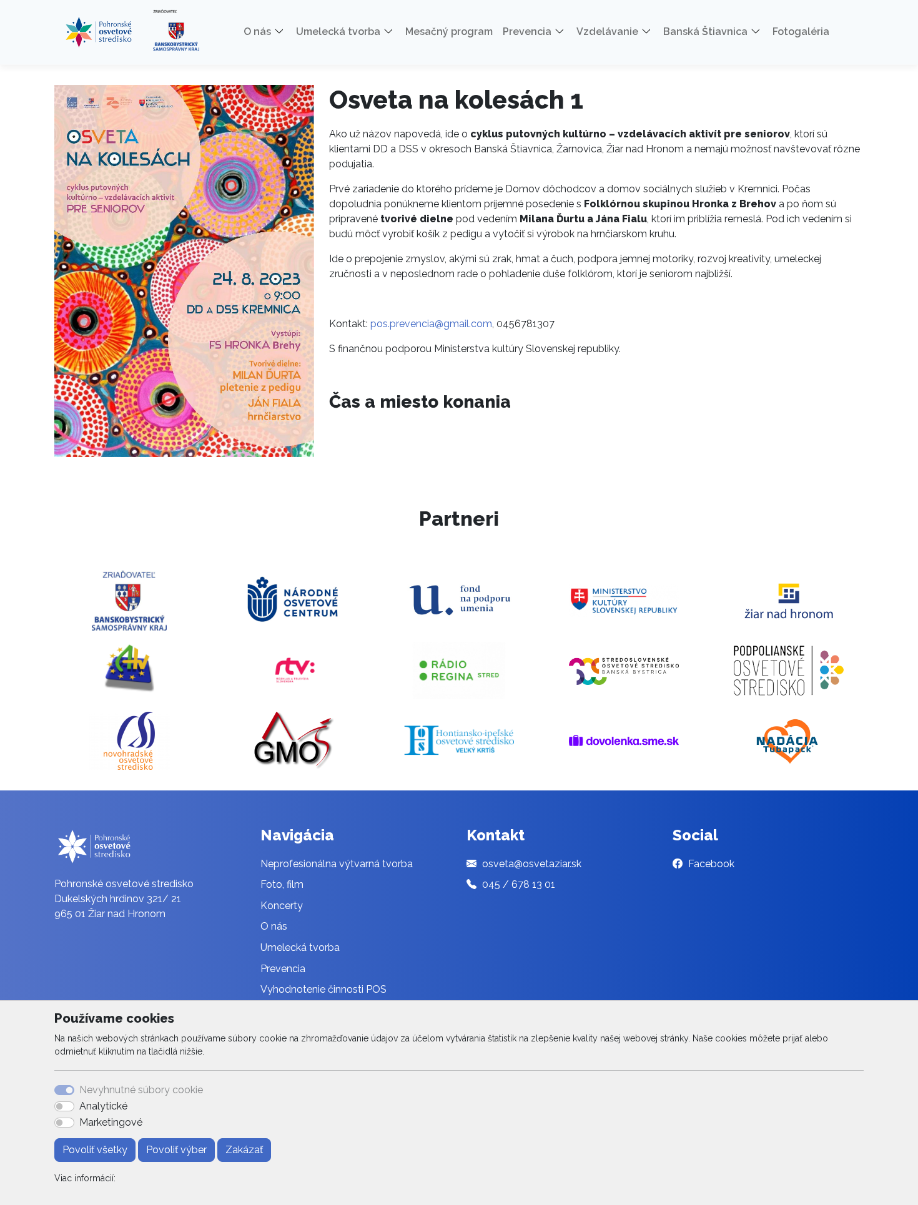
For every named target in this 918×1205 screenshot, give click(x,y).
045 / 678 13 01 (518, 884)
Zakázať (244, 1150)
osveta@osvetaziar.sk (531, 864)
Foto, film (282, 884)
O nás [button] (257, 31)
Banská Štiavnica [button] (705, 31)
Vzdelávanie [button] (607, 31)
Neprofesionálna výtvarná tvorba (336, 864)
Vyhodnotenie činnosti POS (323, 989)
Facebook (711, 864)
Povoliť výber (176, 1150)
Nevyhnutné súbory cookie (141, 1090)
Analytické (103, 1106)
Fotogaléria (800, 31)
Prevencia (282, 969)
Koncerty (281, 906)
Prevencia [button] (527, 31)
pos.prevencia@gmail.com (431, 324)
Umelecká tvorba (300, 947)
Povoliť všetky (94, 1150)
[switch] (64, 1106)
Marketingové (110, 1122)
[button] (283, 32)
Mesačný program (449, 31)
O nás (273, 926)
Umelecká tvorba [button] (338, 31)
